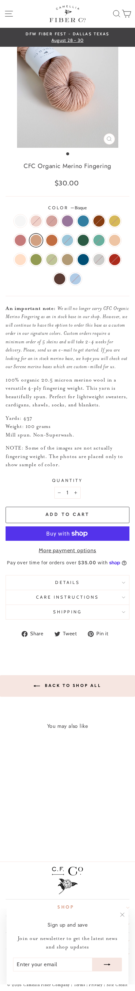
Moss (36, 259)
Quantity (67, 480)
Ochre (114, 221)
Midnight (83, 259)
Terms (79, 985)
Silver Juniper (99, 240)
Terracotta (51, 240)
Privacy (96, 985)
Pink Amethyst (20, 240)
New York (99, 259)
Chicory (83, 221)
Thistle (67, 221)
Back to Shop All (72, 686)
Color (67, 207)
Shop (66, 907)
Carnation (36, 221)
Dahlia (99, 221)
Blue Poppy (67, 240)
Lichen (51, 259)
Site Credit (117, 985)
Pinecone (59, 278)
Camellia (51, 221)
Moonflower (20, 221)
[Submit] (107, 964)
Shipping (67, 611)
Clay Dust (20, 259)
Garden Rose (114, 259)
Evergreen (83, 240)
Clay (114, 240)
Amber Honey (67, 259)
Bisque (36, 240)
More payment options (67, 550)
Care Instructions (67, 597)
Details (67, 582)
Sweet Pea (75, 278)
